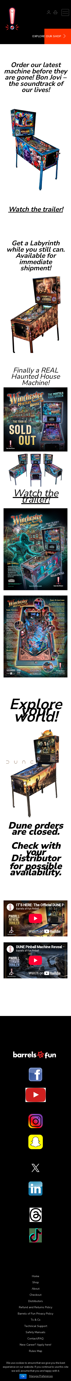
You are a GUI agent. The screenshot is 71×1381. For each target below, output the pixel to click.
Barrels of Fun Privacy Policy (35, 1314)
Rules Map (35, 1351)
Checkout (35, 1295)
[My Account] (48, 13)
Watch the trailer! (35, 209)
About (35, 1289)
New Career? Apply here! (35, 1345)
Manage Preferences (41, 1376)
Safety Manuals (35, 1332)
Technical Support (35, 1326)
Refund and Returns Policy (35, 1307)
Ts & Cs (35, 1320)
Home (35, 1276)
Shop (35, 1282)
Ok (22, 1376)
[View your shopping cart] (55, 13)
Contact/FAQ (35, 1338)
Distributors (35, 1301)
